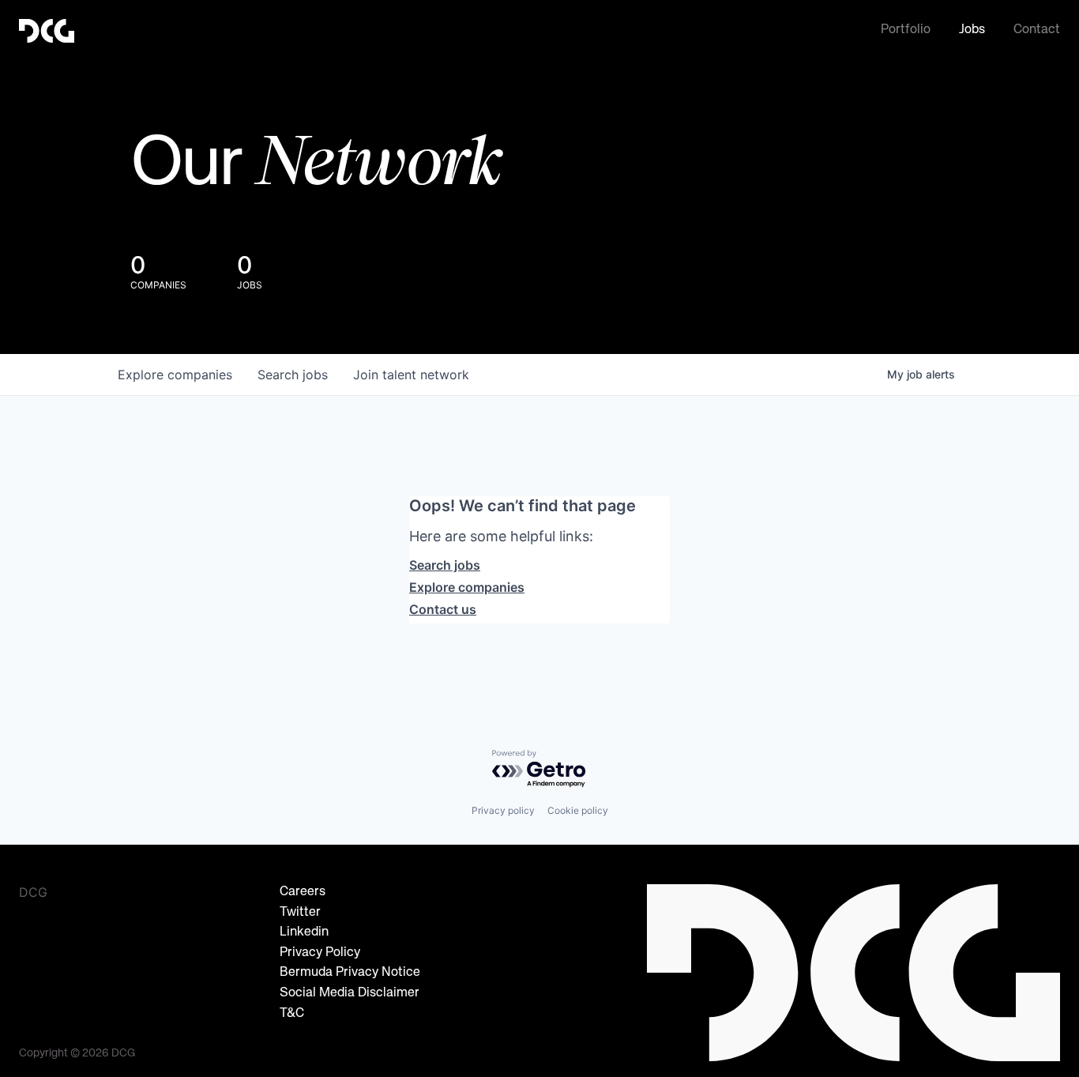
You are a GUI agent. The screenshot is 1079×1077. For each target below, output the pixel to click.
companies (175, 374)
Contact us (442, 609)
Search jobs (444, 565)
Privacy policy (503, 810)
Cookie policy (577, 810)
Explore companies (466, 587)
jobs (293, 374)
